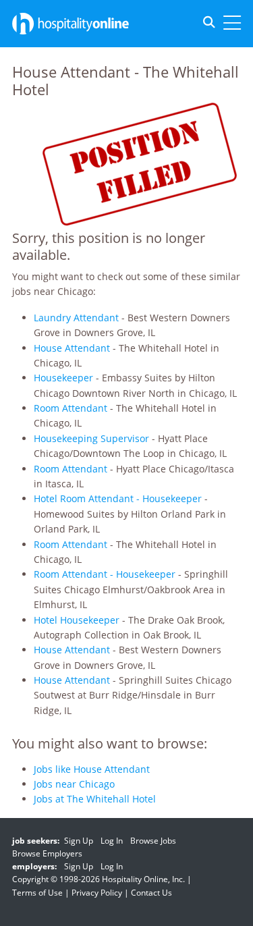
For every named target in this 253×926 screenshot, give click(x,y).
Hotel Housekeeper (76, 620)
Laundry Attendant (76, 317)
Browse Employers (47, 853)
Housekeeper (63, 377)
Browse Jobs (153, 840)
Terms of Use (37, 892)
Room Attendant (70, 408)
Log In (112, 840)
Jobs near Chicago (74, 784)
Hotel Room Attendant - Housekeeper (118, 498)
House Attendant (72, 348)
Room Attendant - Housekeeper (104, 574)
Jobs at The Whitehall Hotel (95, 798)
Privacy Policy (97, 892)
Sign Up (78, 840)
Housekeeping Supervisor (91, 438)
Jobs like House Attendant (92, 769)
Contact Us (151, 892)
